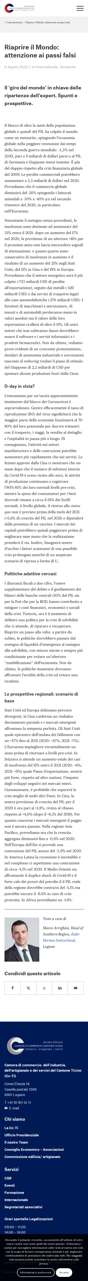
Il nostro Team (16, 1142)
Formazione (14, 1192)
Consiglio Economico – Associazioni (34, 1149)
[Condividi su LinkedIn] (60, 988)
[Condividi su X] (28, 988)
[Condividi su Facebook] (13, 988)
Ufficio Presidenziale (22, 1135)
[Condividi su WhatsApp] (44, 988)
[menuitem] (78, 8)
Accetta (64, 1272)
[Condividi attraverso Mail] (75, 988)
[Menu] (78, 8)
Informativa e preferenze (35, 1272)
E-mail (14, 1108)
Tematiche (67, 67)
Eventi (10, 1185)
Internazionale (47, 67)
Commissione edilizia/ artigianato (32, 1156)
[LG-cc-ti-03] (36, 8)
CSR (8, 1178)
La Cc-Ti (11, 1128)
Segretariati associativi (23, 1207)
